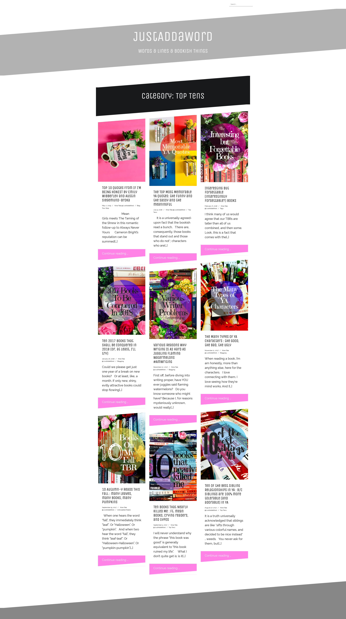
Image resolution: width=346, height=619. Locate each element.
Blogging (120, 361)
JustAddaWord (173, 36)
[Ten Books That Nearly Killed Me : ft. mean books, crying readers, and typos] (173, 465)
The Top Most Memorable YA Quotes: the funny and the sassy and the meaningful (172, 198)
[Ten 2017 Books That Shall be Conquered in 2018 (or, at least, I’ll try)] (121, 299)
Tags (221, 208)
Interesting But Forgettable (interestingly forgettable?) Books (220, 194)
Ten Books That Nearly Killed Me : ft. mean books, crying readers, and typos (170, 513)
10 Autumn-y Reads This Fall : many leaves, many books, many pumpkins (121, 495)
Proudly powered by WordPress (110, 613)
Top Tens (172, 527)
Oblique (136, 613)
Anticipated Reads (124, 510)
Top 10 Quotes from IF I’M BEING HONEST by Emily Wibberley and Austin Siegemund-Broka (121, 193)
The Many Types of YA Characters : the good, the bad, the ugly (222, 340)
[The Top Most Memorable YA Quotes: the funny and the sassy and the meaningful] (173, 150)
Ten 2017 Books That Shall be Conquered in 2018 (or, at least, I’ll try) (119, 347)
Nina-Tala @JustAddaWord (124, 206)
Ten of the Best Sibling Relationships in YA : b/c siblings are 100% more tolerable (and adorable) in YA (223, 493)
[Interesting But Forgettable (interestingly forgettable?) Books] (224, 146)
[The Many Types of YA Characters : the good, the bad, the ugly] (224, 295)
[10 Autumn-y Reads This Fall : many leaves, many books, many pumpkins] (121, 447)
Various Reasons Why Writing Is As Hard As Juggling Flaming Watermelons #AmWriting (170, 353)
